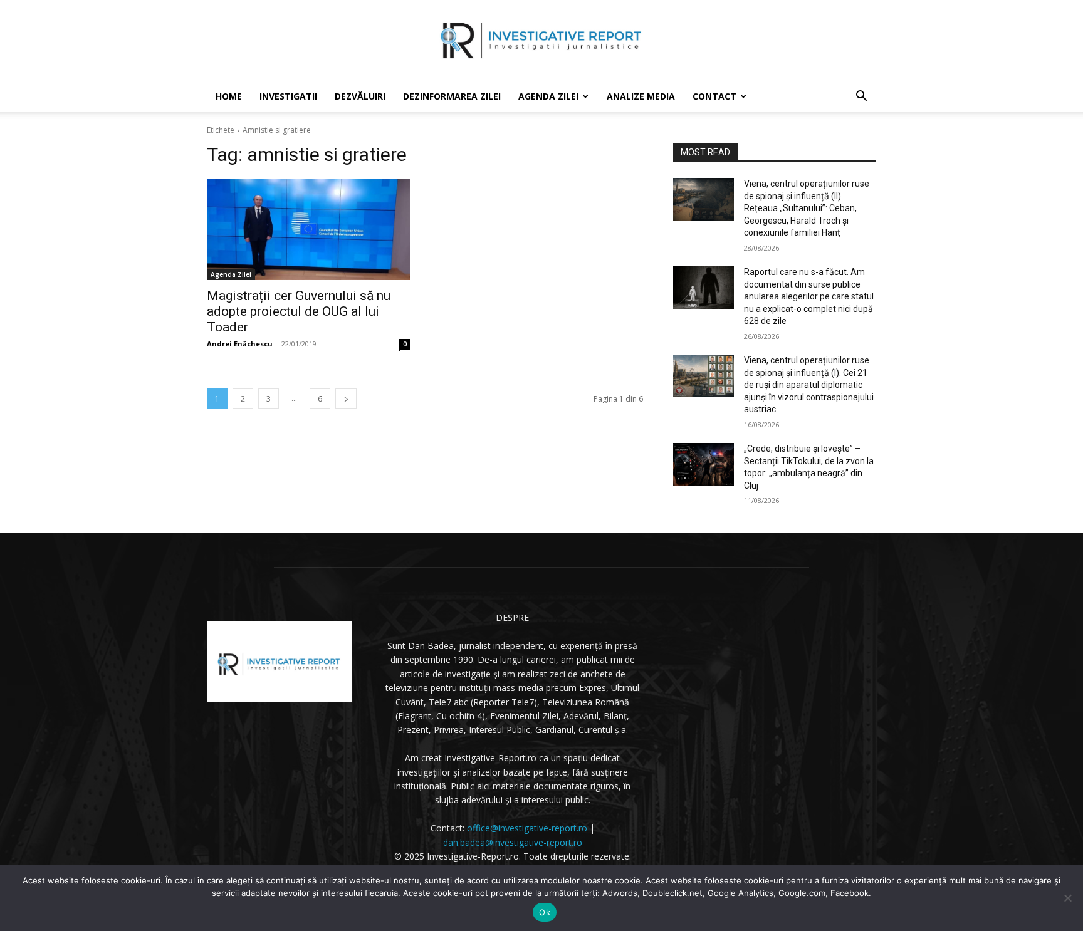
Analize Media (641, 96)
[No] (1067, 898)
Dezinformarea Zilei (452, 96)
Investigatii (288, 96)
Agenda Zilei (548, 96)
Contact (714, 96)
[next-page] (346, 398)
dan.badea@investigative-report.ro (512, 842)
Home (229, 96)
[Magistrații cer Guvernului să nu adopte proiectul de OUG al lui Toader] (308, 229)
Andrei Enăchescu (240, 343)
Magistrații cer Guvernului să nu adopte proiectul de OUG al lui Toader (298, 311)
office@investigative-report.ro (527, 828)
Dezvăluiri (360, 96)
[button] (861, 97)
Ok (544, 912)
